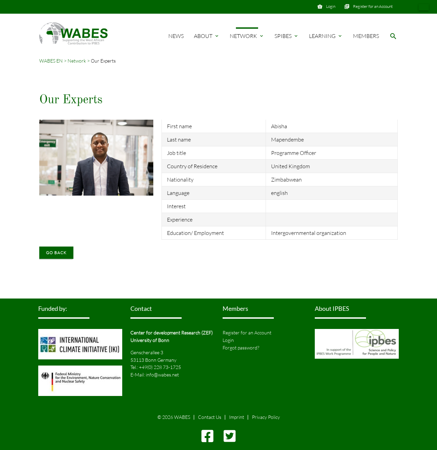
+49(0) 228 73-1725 (160, 367)
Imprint (236, 417)
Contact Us (209, 417)
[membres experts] (424, 7)
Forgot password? (241, 347)
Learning (326, 35)
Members (366, 35)
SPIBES (286, 35)
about (207, 35)
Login (330, 6)
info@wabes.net (162, 375)
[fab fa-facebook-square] (207, 439)
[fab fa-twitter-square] (230, 439)
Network (247, 35)
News (176, 35)
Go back (56, 252)
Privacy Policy (266, 417)
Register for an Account (373, 6)
